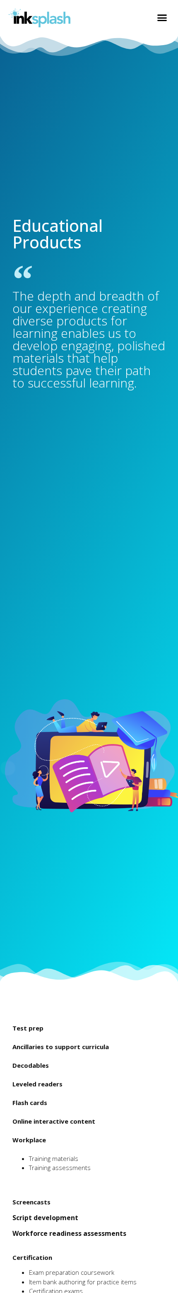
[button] (162, 18)
